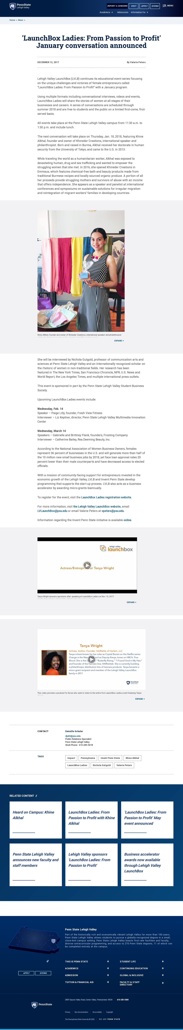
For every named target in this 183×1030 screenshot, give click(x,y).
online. (128, 520)
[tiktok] (48, 961)
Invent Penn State (110, 758)
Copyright (109, 1012)
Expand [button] (118, 341)
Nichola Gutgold (102, 765)
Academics (105, 12)
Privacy (67, 1012)
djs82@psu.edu (73, 736)
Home (12, 20)
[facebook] (22, 961)
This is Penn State (76, 961)
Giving (155, 6)
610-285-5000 (122, 1000)
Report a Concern (117, 6)
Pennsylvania (88, 758)
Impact (71, 758)
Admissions (122, 12)
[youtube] (41, 961)
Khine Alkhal (132, 758)
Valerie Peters (124, 765)
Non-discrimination (81, 1012)
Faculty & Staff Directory (130, 983)
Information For (138, 12)
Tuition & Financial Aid (79, 982)
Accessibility (97, 1012)
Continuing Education (134, 968)
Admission (71, 975)
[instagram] (28, 961)
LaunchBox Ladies (77, 765)
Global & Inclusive (131, 975)
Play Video (87, 565)
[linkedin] (34, 961)
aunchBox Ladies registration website (107, 497)
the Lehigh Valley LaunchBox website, (96, 506)
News (20, 20)
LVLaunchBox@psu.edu (52, 511)
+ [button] (108, 961)
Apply (144, 6)
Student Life (128, 961)
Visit (133, 6)
